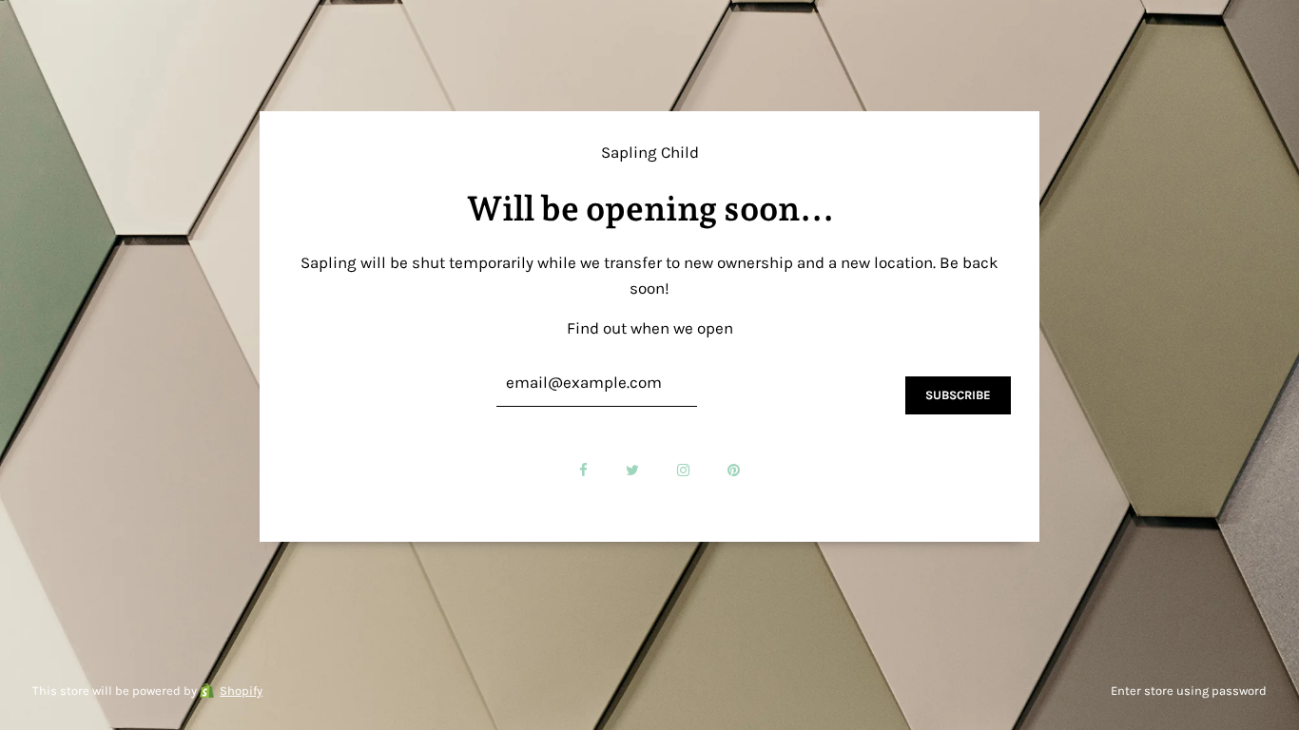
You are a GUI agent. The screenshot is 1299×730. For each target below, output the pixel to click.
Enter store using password (1189, 690)
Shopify (241, 690)
